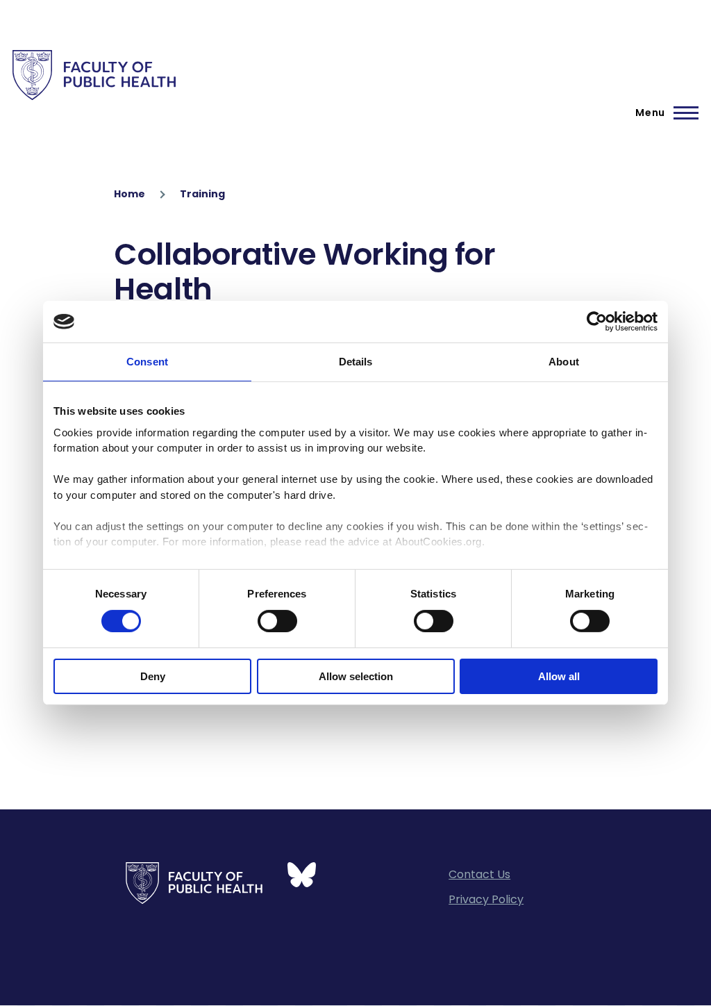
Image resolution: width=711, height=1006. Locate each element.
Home (129, 194)
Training (202, 194)
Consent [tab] (147, 362)
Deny (152, 676)
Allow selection (356, 676)
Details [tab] (356, 362)
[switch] (277, 621)
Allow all (559, 676)
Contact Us (479, 874)
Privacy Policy (486, 899)
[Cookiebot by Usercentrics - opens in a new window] (597, 321)
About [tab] (564, 362)
